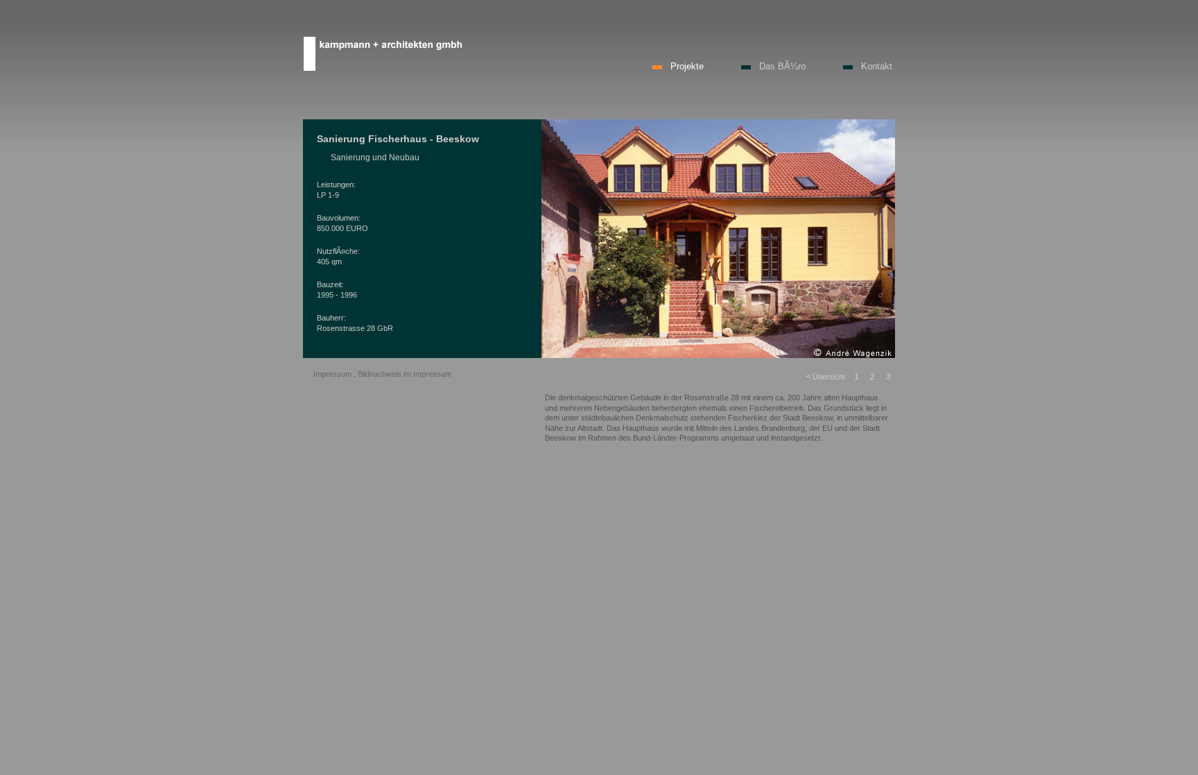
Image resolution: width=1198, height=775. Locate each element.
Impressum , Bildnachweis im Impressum (382, 374)
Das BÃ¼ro (782, 66)
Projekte (687, 66)
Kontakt (876, 66)
